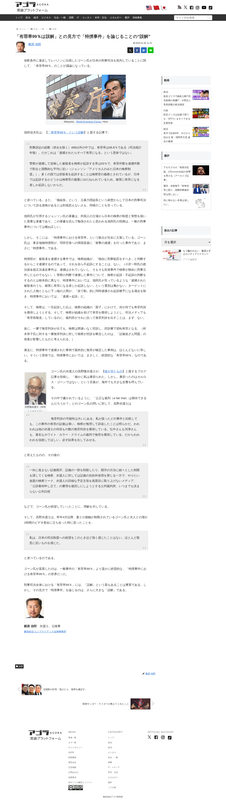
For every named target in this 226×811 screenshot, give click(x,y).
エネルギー (115, 17)
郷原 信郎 (34, 44)
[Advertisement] (97, 8)
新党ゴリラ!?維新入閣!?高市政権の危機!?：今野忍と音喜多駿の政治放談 (177, 100)
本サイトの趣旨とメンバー (80, 782)
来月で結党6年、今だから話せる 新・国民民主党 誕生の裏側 (176, 137)
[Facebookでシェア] (137, 50)
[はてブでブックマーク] (144, 50)
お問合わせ (73, 772)
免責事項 (72, 777)
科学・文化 (101, 17)
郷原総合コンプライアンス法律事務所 (45, 631)
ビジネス (46, 17)
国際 (71, 17)
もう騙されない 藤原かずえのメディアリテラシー (197, 252)
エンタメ (87, 17)
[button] (209, 17)
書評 (127, 17)
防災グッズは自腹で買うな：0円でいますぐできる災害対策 (176, 118)
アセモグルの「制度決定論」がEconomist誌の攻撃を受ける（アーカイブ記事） (177, 173)
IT (78, 17)
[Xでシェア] (130, 50)
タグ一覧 (72, 742)
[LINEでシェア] (151, 50)
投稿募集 (137, 17)
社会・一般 (60, 17)
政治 (28, 17)
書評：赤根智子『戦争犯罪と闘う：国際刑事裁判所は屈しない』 (176, 190)
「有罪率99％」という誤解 (66, 132)
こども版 (112, 787)
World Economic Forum (88, 121)
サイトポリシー (75, 747)
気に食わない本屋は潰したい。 (176, 202)
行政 (165, 110)
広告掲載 (72, 767)
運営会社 (72, 762)
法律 (21, 666)
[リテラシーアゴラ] (171, 255)
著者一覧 (72, 737)
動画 (166, 80)
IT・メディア (114, 767)
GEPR (71, 752)
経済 (36, 17)
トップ (18, 17)
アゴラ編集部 (190, 259)
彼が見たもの (113, 371)
